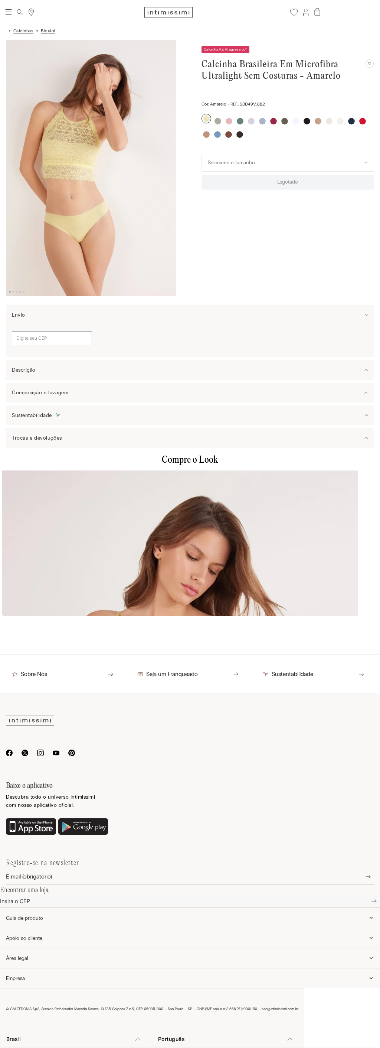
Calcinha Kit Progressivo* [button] (225, 49)
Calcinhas (23, 30)
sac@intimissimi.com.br (280, 1009)
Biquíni (48, 30)
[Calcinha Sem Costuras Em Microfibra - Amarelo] (190, 542)
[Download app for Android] (83, 827)
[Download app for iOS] (31, 827)
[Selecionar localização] (31, 12)
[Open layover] (362, 876)
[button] (305, 12)
